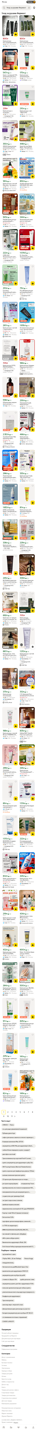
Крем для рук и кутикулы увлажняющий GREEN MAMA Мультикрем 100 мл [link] (10, 111)
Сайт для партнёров (8, 1341)
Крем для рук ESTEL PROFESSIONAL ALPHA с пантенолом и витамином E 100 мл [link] (10, 366)
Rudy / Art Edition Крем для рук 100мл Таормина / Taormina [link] (27, 952)
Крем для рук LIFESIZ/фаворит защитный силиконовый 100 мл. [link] (10, 1024)
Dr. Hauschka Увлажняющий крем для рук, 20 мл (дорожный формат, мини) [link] (26, 256)
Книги (3, 1387)
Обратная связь (7, 1411)
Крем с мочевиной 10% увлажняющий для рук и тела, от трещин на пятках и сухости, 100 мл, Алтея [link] (10, 75)
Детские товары (7, 1401)
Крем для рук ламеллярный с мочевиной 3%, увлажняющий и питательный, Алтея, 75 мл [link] (26, 437)
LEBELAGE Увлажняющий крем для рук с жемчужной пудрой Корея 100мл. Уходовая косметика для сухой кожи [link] (9, 256)
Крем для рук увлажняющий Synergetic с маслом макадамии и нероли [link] (26, 75)
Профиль (33, 1427)
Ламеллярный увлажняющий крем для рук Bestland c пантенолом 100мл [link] (9, 476)
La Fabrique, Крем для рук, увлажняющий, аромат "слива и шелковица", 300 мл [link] (26, 581)
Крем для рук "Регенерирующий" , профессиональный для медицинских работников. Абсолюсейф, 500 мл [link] (26, 771)
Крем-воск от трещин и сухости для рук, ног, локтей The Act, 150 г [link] (10, 618)
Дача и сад (5, 1384)
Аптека (4, 1376)
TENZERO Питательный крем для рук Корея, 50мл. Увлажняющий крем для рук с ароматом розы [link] (10, 771)
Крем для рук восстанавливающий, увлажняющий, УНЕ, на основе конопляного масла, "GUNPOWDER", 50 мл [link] (10, 41)
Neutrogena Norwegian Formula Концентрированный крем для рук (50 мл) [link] (27, 806)
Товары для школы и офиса (10, 1390)
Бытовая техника (7, 1362)
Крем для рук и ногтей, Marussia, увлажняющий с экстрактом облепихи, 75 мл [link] (27, 1096)
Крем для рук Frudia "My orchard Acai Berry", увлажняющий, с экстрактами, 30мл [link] (27, 476)
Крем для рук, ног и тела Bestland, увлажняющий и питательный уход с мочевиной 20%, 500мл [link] (26, 879)
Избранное (18, 1427)
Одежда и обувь (7, 1371)
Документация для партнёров (11, 1338)
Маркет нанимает (7, 1413)
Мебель (4, 1360)
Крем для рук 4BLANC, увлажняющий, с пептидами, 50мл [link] (27, 988)
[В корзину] (15, 34)
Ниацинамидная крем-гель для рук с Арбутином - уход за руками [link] (10, 806)
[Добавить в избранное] (15, 17)
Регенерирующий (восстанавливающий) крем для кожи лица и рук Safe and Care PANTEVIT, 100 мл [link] (27, 842)
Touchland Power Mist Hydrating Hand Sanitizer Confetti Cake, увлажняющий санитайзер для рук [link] (10, 437)
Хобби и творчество (8, 1382)
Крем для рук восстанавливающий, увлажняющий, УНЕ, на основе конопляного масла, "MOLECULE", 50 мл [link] (27, 41)
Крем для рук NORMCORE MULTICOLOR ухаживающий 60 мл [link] (26, 1059)
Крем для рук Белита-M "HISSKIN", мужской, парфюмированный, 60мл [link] (10, 988)
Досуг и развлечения (8, 1357)
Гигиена (4, 1365)
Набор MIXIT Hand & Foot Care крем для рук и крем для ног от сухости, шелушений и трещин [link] (27, 734)
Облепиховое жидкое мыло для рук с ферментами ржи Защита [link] (9, 403)
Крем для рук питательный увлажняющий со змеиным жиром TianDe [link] (8, 695)
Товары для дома (7, 1373)
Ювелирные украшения (9, 1403)
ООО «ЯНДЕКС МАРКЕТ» (14, 1420)
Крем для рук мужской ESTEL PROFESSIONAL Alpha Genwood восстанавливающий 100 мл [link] (27, 618)
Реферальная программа (9, 1349)
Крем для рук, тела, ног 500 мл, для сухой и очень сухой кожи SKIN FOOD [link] (10, 654)
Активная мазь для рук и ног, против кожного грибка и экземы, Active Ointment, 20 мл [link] (27, 328)
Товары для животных (8, 1395)
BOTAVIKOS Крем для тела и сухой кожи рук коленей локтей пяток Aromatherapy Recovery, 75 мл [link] (10, 581)
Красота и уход (6, 1379)
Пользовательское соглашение (11, 1408)
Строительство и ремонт (9, 1398)
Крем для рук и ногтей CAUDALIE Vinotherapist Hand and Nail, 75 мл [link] (27, 654)
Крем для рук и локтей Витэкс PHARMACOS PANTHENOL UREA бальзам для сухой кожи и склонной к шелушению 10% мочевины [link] (10, 734)
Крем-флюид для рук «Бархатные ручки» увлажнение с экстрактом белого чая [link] (10, 1096)
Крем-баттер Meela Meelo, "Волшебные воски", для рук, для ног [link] (26, 147)
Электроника (6, 1368)
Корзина (26, 1427)
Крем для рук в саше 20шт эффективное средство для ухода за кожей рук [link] (10, 918)
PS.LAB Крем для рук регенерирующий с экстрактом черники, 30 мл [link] (26, 291)
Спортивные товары (8, 1392)
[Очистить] (29, 7)
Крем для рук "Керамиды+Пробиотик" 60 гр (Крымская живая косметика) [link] (10, 545)
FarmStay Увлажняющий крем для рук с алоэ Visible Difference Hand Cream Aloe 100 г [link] (10, 291)
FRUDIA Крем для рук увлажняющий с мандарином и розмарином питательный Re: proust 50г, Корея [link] (9, 220)
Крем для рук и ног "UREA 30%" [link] (26, 111)
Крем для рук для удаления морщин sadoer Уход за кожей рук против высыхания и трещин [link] (27, 510)
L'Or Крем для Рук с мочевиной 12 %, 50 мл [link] (27, 695)
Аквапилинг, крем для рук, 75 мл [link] (10, 1059)
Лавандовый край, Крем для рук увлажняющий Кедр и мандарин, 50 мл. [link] (27, 403)
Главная (3, 1427)
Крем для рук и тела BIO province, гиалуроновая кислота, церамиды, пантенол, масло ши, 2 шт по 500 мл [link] (26, 917)
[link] (8, 1125)
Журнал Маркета (7, 1416)
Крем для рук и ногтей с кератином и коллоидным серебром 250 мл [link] (10, 328)
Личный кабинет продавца (10, 1333)
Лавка (11, 1427)
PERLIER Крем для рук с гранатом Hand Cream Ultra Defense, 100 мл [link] (27, 1024)
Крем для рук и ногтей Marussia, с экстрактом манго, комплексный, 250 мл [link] (10, 184)
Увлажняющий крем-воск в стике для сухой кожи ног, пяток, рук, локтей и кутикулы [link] (27, 220)
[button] (34, 7)
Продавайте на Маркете (9, 1336)
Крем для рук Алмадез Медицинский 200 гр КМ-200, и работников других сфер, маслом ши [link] (27, 366)
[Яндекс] (15, 1423)
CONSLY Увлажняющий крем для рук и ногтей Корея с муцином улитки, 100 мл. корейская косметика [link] (27, 545)
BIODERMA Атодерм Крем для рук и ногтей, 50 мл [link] (9, 842)
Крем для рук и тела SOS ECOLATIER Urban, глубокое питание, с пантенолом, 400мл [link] (9, 952)
